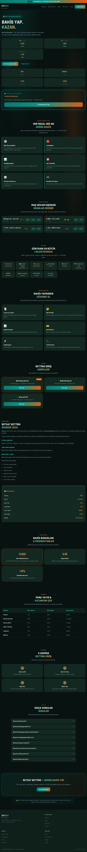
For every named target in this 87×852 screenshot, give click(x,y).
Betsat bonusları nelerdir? (43, 743)
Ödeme (47, 826)
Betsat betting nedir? (43, 721)
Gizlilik (46, 839)
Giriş (46, 820)
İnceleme (4, 842)
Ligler (59, 6)
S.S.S (71, 6)
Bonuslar (65, 6)
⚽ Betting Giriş (43, 789)
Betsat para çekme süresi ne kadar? (43, 748)
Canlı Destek (48, 837)
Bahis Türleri (51, 6)
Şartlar (46, 842)
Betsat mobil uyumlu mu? (43, 754)
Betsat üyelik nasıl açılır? (43, 759)
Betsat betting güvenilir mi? (43, 726)
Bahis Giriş (80, 6)
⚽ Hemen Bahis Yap (10, 64)
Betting (44, 6)
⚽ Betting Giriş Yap (43, 104)
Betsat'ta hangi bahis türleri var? (43, 737)
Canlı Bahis (5, 837)
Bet (5, 7)
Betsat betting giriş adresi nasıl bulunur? (43, 732)
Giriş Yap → (22, 387)
